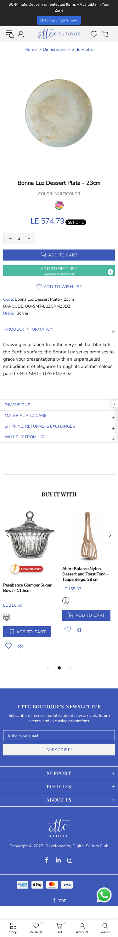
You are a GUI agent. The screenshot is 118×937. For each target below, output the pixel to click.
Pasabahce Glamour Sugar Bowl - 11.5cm (27, 588)
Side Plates (83, 49)
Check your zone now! (59, 20)
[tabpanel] (29, 586)
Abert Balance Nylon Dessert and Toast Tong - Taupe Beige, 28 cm (85, 574)
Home (31, 49)
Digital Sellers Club (90, 846)
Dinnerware (54, 49)
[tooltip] (110, 272)
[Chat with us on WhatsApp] (104, 895)
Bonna (22, 313)
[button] (59, 270)
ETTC (59, 34)
